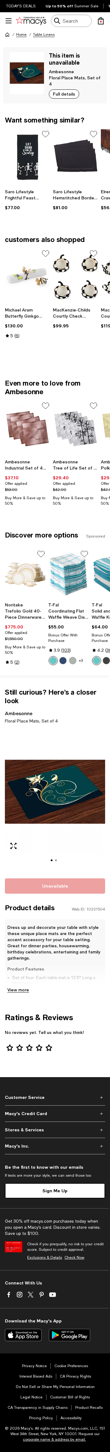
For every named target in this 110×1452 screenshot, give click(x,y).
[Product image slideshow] (55, 800)
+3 (81, 660)
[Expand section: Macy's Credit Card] (55, 1114)
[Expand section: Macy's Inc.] (55, 1146)
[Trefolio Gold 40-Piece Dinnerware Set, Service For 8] (25, 574)
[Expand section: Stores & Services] (55, 1130)
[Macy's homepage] (7, 34)
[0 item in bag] (101, 21)
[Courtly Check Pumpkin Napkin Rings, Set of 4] (75, 276)
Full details (64, 93)
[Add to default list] (45, 134)
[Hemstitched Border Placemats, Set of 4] (75, 157)
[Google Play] (69, 1335)
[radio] (53, 661)
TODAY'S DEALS (21, 6)
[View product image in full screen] (13, 846)
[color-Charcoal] (106, 660)
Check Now (74, 1257)
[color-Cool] (63, 660)
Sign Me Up (55, 1190)
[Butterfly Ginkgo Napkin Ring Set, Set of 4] (27, 276)
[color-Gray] (72, 660)
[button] (55, 800)
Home (21, 34)
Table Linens (44, 34)
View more (18, 989)
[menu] (8, 21)
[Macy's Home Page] (31, 21)
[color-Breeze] (53, 660)
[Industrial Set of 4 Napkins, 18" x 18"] (27, 429)
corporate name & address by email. (54, 1439)
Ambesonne (61, 71)
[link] (27, 200)
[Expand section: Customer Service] (55, 1097)
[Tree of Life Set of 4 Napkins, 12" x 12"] (75, 429)
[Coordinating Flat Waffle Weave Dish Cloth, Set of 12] (68, 574)
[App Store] (23, 1335)
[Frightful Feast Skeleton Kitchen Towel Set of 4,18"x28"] (27, 157)
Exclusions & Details (44, 1257)
